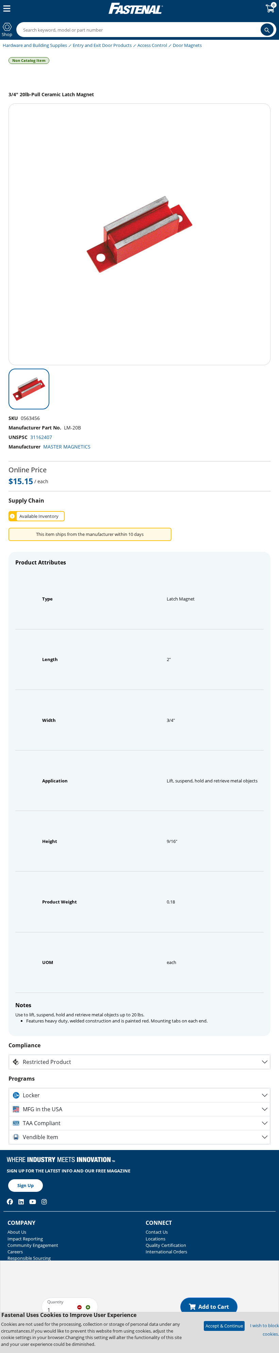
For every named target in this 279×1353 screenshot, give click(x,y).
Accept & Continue (224, 1326)
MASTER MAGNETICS (67, 446)
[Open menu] (5, 8)
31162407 (41, 437)
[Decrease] (79, 1306)
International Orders (166, 1252)
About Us (16, 1232)
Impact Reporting (25, 1239)
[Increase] (88, 1306)
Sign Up (25, 1185)
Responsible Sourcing (29, 1258)
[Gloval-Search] (267, 29)
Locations (155, 1239)
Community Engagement (32, 1245)
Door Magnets (187, 45)
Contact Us (157, 1232)
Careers (15, 1252)
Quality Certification (166, 1245)
